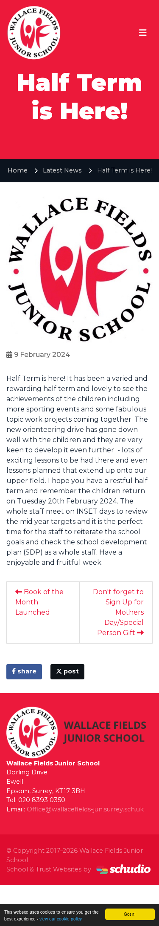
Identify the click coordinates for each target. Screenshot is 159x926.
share (26, 671)
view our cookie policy (60, 918)
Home (18, 170)
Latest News (62, 170)
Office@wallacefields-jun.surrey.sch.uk (85, 809)
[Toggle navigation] (143, 32)
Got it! (130, 914)
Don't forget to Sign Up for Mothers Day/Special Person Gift (118, 612)
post (70, 671)
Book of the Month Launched (39, 602)
